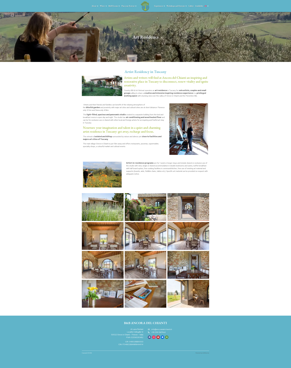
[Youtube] (158, 337)
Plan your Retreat (128, 6)
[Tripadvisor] (166, 337)
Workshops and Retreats (176, 6)
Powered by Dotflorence (202, 353)
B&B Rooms (113, 6)
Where (102, 6)
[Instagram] (154, 337)
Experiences (158, 6)
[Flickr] (162, 337)
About (94, 6)
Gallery (191, 6)
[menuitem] (206, 6)
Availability (199, 6)
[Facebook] (149, 337)
